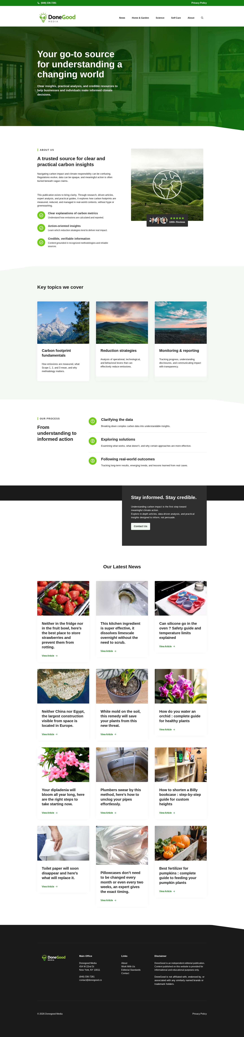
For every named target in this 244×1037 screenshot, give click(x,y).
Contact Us (140, 526)
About (191, 18)
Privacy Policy (199, 3)
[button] (202, 18)
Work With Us (128, 966)
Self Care (176, 18)
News (122, 18)
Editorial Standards (130, 970)
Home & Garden (140, 18)
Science (160, 18)
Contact (125, 973)
